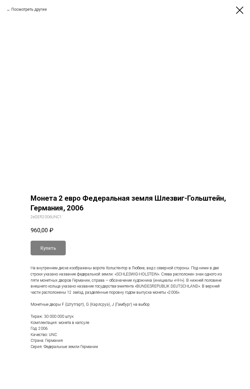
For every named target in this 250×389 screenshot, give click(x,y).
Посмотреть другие (29, 9)
